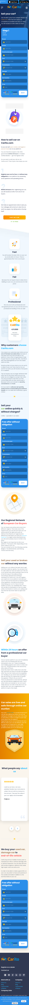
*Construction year (7, 52)
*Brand (4, 39)
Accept (23, 1001)
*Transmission (6, 65)
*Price (3, 84)
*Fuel (3, 58)
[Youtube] (8, 975)
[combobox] (14, 61)
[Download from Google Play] (24, 2)
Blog (2, 984)
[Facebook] (12, 975)
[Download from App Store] (13, 2)
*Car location (5, 78)
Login (26, 7)
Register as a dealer (8, 967)
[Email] (20, 975)
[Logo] (14, 7)
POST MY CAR (14, 217)
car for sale (10, 713)
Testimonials (4, 986)
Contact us (5, 970)
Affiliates (3, 988)
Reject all (15, 1003)
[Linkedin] (16, 975)
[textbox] (14, 61)
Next (23, 93)
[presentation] (11, 828)
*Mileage (4, 71)
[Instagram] (5, 975)
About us (3, 982)
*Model (4, 45)
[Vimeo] (23, 975)
